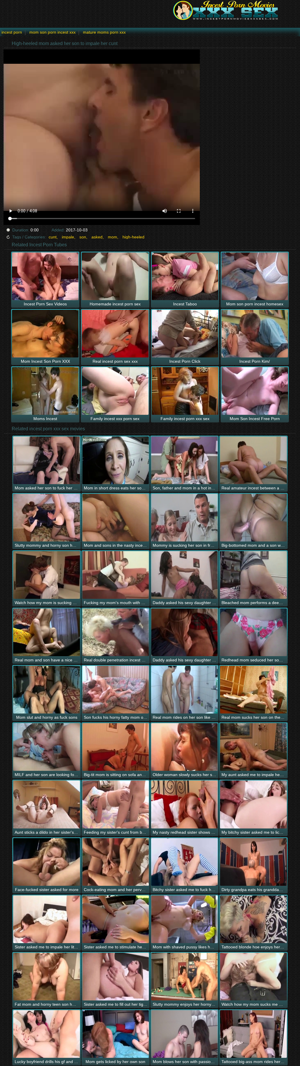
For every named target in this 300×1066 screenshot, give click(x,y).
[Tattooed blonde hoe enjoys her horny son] (253, 919)
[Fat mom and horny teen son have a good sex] (46, 976)
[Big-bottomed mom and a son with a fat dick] (253, 517)
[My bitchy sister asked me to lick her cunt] (253, 804)
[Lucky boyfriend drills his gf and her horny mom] (46, 1034)
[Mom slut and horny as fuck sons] (46, 689)
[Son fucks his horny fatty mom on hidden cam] (115, 689)
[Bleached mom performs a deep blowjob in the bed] (253, 575)
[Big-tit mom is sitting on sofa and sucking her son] (115, 747)
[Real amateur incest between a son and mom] (253, 460)
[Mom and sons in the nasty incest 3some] (115, 517)
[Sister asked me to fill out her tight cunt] (115, 976)
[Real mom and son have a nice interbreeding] (46, 632)
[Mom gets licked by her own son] (115, 1034)
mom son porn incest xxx (52, 32)
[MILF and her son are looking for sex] (46, 747)
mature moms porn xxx (104, 32)
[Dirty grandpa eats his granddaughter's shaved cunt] (253, 862)
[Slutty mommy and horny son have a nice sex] (46, 517)
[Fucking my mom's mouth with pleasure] (115, 575)
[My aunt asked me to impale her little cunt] (253, 747)
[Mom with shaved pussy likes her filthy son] (184, 919)
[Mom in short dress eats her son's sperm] (115, 460)
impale (68, 237)
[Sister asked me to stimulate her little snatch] (115, 919)
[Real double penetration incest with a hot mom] (115, 632)
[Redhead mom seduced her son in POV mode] (253, 632)
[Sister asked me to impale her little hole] (46, 919)
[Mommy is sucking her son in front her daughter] (184, 517)
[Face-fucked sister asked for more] (46, 862)
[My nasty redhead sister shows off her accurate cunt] (184, 804)
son (82, 237)
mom (112, 237)
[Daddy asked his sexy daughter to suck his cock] (184, 632)
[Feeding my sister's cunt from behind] (115, 804)
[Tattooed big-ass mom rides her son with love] (253, 1034)
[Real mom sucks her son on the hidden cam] (253, 689)
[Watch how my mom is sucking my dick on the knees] (46, 575)
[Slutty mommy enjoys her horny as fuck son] (184, 976)
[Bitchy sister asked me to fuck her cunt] (184, 862)
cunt (53, 237)
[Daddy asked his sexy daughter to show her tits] (184, 575)
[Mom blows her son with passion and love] (184, 1034)
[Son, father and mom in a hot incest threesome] (184, 460)
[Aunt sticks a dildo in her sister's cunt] (46, 804)
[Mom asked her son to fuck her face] (46, 460)
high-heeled (133, 237)
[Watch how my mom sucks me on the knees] (253, 976)
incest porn (11, 32)
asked (97, 237)
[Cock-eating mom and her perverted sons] (115, 862)
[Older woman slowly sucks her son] (184, 747)
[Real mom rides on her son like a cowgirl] (184, 689)
